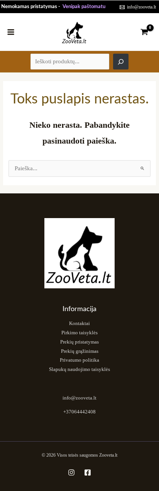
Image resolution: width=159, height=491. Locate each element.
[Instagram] (71, 472)
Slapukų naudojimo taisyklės (79, 369)
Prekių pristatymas (79, 342)
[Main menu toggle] (11, 31)
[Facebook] (87, 472)
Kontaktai (79, 323)
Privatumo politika (79, 360)
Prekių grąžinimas (79, 351)
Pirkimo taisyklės (79, 332)
